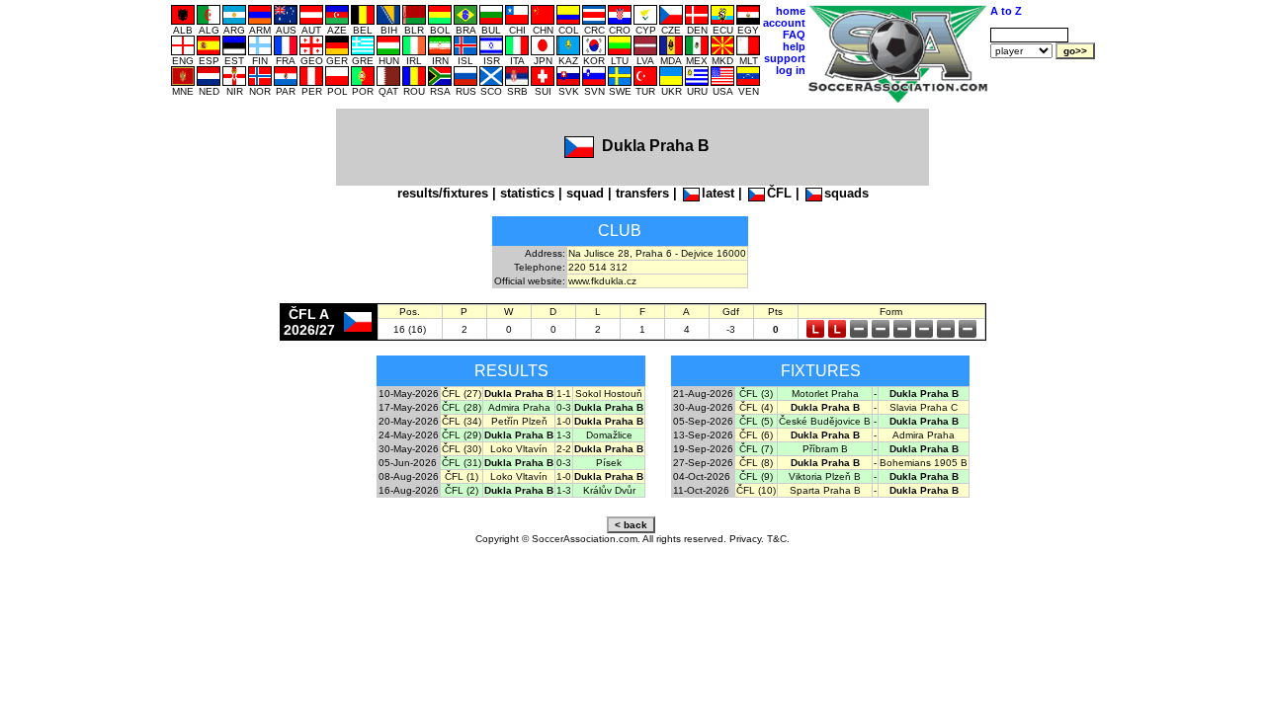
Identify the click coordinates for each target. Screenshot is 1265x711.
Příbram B (825, 448)
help (794, 46)
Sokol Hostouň (608, 393)
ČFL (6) (756, 435)
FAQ (794, 34)
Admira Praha (519, 407)
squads (846, 193)
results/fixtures (442, 193)
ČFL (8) (756, 462)
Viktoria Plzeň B (825, 476)
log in (790, 70)
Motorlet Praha (825, 393)
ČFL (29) (461, 435)
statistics (527, 193)
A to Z (1006, 11)
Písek (609, 462)
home (790, 11)
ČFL (779, 193)
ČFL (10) (756, 490)
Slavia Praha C (923, 407)
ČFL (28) (461, 407)
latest (718, 193)
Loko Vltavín (519, 448)
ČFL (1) (461, 476)
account (784, 23)
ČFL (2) (461, 490)
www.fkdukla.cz (602, 281)
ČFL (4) (756, 407)
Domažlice (609, 435)
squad (585, 193)
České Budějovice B (825, 421)
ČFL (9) (756, 476)
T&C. (778, 538)
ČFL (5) (756, 421)
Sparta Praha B (825, 490)
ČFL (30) (461, 448)
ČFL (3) (756, 393)
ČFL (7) (756, 448)
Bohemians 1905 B (924, 462)
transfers (642, 193)
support (784, 58)
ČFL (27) (461, 393)
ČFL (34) (461, 421)
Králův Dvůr (609, 490)
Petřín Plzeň (519, 421)
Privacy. (746, 538)
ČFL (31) (461, 462)
